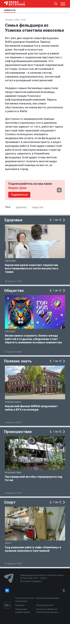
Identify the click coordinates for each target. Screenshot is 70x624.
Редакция (19, 605)
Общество (37, 207)
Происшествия (18, 431)
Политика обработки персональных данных (47, 610)
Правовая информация (47, 598)
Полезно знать (18, 361)
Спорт (10, 502)
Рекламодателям (44, 605)
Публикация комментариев (22, 610)
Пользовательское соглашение (25, 599)
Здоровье (21, 207)
